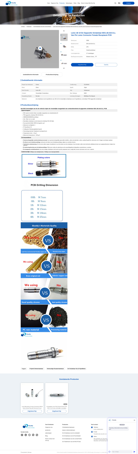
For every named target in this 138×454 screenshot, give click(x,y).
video (74, 3)
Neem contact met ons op (49, 439)
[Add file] (110, 451)
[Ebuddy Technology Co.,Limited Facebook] (22, 435)
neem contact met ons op (88, 3)
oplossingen (69, 3)
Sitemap (29, 452)
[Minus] (134, 420)
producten (62, 3)
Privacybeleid (24, 452)
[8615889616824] (29, 435)
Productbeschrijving (52, 74)
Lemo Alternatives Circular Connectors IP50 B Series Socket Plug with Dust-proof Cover (32, 407)
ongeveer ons (54, 3)
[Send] (134, 451)
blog (79, 3)
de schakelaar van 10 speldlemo (77, 368)
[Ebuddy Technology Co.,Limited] (11, 3)
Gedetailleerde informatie (31, 74)
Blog (46, 435)
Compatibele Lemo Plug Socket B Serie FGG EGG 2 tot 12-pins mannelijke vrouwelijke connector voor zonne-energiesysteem (57, 407)
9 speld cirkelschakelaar (36, 368)
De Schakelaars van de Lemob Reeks (42, 26)
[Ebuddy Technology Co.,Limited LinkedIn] (25, 435)
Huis (48, 3)
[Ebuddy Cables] (37, 435)
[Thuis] (29, 427)
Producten (29, 26)
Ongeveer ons (48, 427)
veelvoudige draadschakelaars (55, 368)
